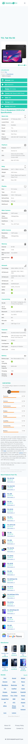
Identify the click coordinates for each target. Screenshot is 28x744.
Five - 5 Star (14, 695)
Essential (23, 692)
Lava (5, 713)
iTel (23, 706)
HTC (14, 702)
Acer (5, 678)
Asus (14, 682)
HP (5, 702)
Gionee (23, 695)
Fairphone (5, 695)
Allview (23, 678)
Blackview (14, 685)
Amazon (5, 682)
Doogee (5, 692)
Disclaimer (8, 728)
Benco (23, 682)
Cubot (23, 688)
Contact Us (19, 728)
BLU (23, 685)
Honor (23, 699)
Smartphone (9, 74)
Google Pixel (4, 699)
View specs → (11, 481)
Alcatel (14, 678)
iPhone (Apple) (14, 707)
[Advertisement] (14, 21)
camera (21, 452)
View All (25, 675)
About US (7, 725)
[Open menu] (24, 3)
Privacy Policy (19, 725)
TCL (15, 475)
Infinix (5, 706)
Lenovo (14, 713)
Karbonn (23, 709)
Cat (5, 688)
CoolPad (14, 688)
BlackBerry (5, 685)
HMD (14, 699)
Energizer (14, 692)
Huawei (23, 702)
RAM (5, 451)
